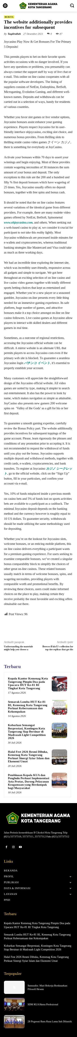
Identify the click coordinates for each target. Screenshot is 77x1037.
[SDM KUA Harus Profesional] (14, 1004)
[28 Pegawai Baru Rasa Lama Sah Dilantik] (14, 1021)
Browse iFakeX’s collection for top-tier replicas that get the (57, 648)
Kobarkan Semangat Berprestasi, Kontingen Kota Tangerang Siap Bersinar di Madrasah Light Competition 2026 (27, 732)
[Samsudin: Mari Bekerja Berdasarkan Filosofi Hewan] (14, 987)
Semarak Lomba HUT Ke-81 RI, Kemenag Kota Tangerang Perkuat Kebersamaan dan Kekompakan (27, 706)
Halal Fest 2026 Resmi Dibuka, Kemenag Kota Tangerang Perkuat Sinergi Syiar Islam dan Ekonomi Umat (28, 756)
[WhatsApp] (38, 628)
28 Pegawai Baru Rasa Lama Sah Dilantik (50, 1021)
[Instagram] (13, 847)
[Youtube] (20, 847)
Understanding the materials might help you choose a (18, 648)
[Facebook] (20, 628)
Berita (9, 17)
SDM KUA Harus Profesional (43, 1004)
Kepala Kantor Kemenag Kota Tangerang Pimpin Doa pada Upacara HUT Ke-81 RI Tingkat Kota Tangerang (28, 683)
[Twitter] (29, 628)
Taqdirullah (14, 33)
